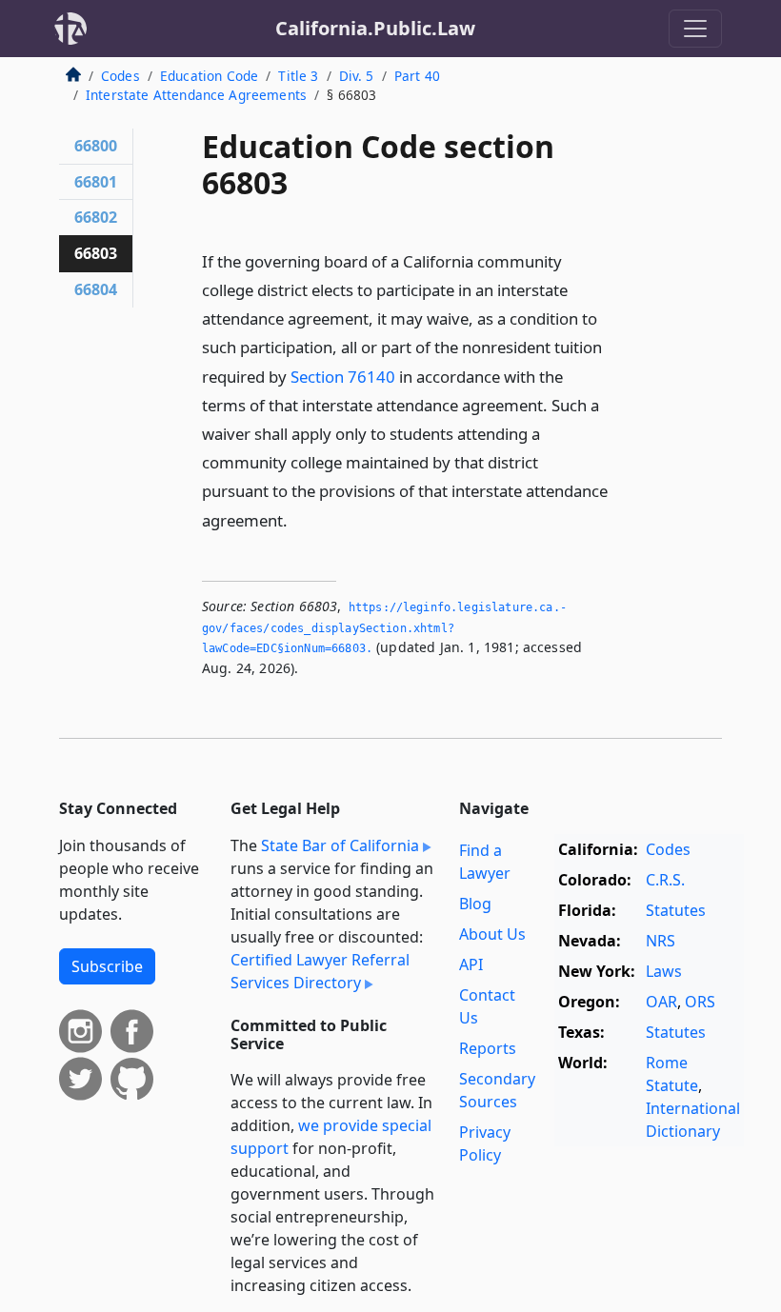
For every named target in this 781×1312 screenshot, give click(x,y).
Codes (120, 76)
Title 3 (298, 76)
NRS (660, 940)
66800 (95, 145)
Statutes (676, 910)
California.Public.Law (375, 28)
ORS (700, 1001)
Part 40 (417, 76)
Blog (475, 903)
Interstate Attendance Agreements (196, 95)
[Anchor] (298, 519)
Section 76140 (342, 377)
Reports (487, 1048)
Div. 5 (356, 76)
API (471, 964)
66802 (95, 217)
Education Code (209, 76)
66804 (95, 289)
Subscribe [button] (107, 966)
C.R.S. (665, 879)
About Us (492, 934)
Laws (664, 971)
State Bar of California (340, 845)
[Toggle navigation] (695, 29)
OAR (661, 1001)
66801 (95, 181)
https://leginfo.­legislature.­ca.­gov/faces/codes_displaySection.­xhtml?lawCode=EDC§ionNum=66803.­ (384, 628)
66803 (95, 253)
